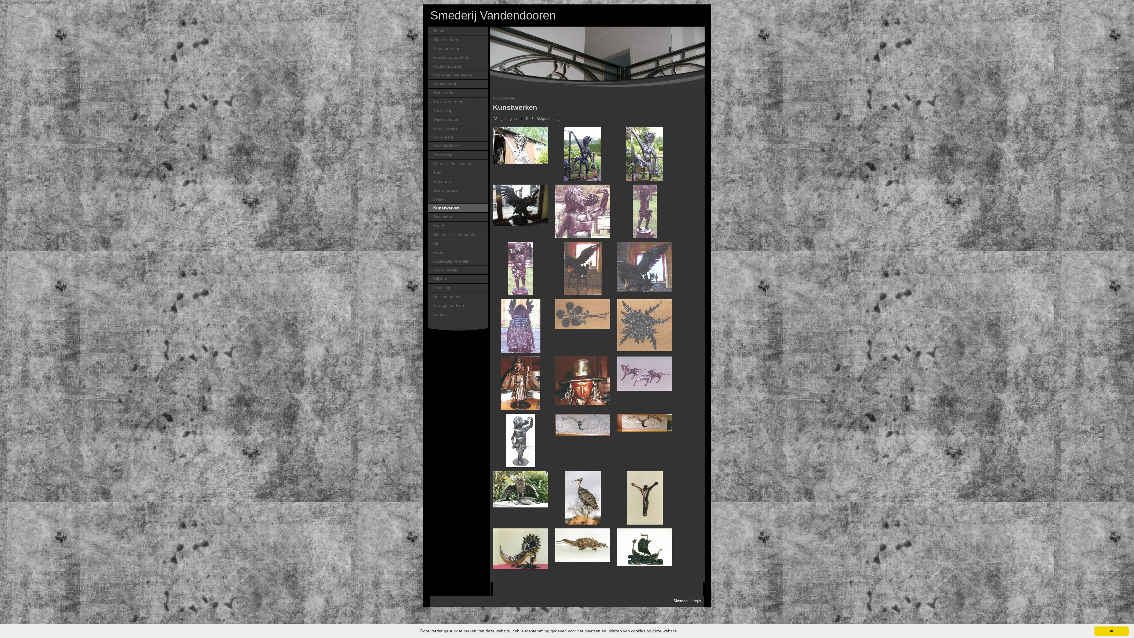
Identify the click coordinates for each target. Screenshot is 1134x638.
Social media (445, 270)
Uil (435, 243)
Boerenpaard (445, 190)
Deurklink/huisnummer (454, 164)
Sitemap (680, 601)
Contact (440, 314)
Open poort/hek (447, 48)
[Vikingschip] (644, 546)
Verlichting (442, 110)
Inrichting (441, 288)
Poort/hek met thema (452, 75)
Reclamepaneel (447, 296)
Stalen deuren (446, 40)
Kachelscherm (446, 146)
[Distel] (644, 324)
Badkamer (442, 217)
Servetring (442, 155)
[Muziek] (582, 424)
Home (438, 31)
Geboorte (442, 181)
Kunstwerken (446, 208)
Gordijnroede (445, 128)
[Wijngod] (582, 210)
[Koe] (644, 372)
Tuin (437, 172)
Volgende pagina (551, 119)
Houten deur (445, 84)
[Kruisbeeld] (645, 497)
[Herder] (520, 383)
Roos (438, 252)
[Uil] (520, 204)
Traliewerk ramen (449, 102)
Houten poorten (447, 66)
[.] (520, 548)
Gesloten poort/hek (451, 57)
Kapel (438, 226)
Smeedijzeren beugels (454, 234)
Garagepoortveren (450, 305)
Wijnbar (440, 279)
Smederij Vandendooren (493, 15)
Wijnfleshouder (447, 119)
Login (696, 601)
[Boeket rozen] (582, 313)
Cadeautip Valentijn (451, 261)
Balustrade (443, 93)
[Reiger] (583, 497)
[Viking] (520, 325)
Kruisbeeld (443, 137)
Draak (438, 199)
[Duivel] (520, 144)
